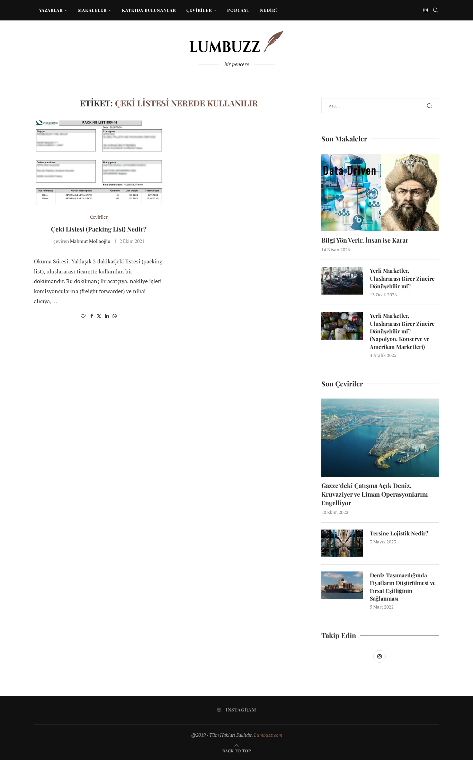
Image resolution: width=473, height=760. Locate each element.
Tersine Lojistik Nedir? (399, 533)
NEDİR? (269, 10)
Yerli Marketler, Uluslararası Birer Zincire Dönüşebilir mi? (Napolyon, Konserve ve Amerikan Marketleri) (402, 331)
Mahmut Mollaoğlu (90, 241)
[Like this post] (83, 316)
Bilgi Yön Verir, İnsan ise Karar (364, 240)
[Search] (435, 10)
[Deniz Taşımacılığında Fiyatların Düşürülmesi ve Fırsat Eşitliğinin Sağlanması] (342, 585)
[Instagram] (425, 10)
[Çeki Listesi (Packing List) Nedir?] (99, 162)
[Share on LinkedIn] (107, 316)
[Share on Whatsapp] (115, 316)
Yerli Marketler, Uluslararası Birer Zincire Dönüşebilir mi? (402, 278)
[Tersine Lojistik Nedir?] (342, 543)
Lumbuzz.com (268, 735)
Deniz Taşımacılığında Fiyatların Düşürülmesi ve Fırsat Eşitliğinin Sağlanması (403, 586)
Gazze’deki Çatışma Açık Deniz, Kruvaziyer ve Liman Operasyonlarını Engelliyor (374, 494)
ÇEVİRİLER (199, 10)
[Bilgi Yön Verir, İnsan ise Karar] (380, 193)
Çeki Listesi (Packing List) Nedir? (98, 229)
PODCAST (238, 10)
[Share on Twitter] (99, 316)
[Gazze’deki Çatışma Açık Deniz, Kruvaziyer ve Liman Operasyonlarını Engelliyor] (380, 438)
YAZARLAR (51, 10)
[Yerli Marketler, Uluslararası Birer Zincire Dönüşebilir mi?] (342, 281)
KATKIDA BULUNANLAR (149, 10)
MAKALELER (92, 10)
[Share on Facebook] (91, 316)
